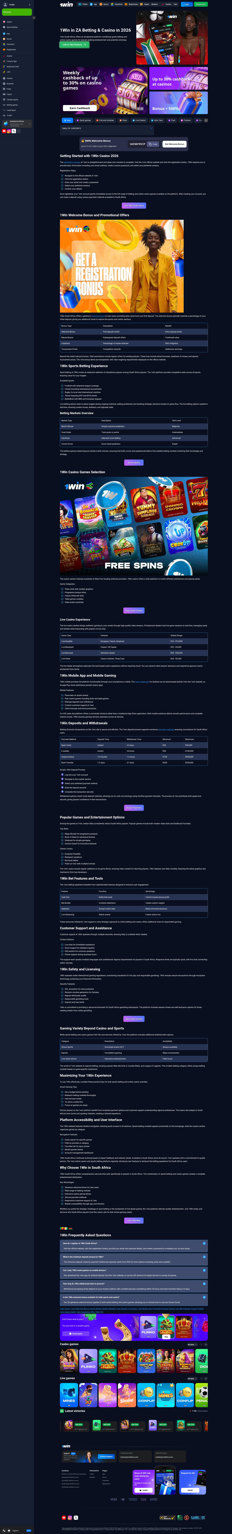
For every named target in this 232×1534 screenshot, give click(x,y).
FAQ (101, 1312)
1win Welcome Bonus (80, 1309)
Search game (77, 1334)
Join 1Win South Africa (134, 205)
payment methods (166, 729)
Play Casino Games (134, 610)
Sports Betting (96, 1309)
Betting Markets (109, 1309)
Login (187, 4)
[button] (138, 108)
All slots (191, 1345)
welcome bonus (98, 316)
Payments (156, 1309)
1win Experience (83, 1312)
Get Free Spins (80, 108)
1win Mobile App (145, 1309)
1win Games (121, 1309)
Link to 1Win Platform (72, 44)
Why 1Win (95, 1312)
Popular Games (168, 1309)
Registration (201, 4)
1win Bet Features (182, 1309)
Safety (201, 1309)
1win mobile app (142, 682)
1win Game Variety (68, 1312)
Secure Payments (134, 808)
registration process (72, 162)
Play (166, 1337)
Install (145, 1490)
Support (194, 1309)
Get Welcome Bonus (174, 144)
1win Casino (65, 1309)
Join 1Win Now (133, 1220)
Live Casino (132, 1309)
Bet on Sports (134, 462)
